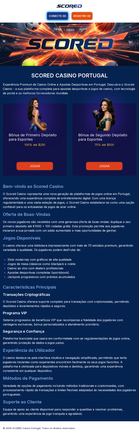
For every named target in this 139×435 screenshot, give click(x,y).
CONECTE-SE (57, 16)
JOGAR (35, 166)
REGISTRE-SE (81, 16)
